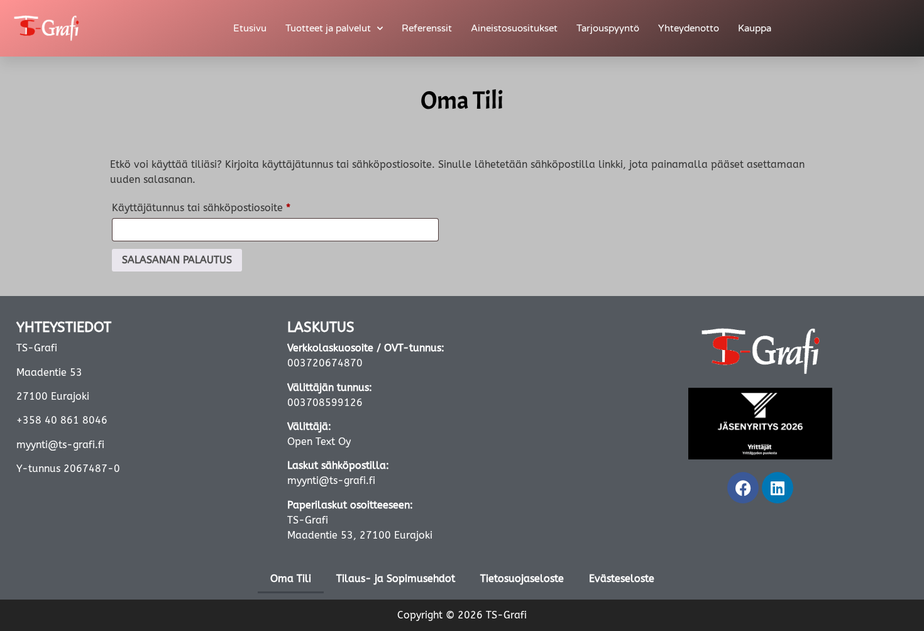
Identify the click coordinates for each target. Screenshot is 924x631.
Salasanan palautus (177, 260)
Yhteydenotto (688, 28)
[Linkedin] (777, 487)
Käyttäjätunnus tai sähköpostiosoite (225, 206)
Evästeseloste (621, 578)
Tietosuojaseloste (522, 578)
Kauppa (754, 28)
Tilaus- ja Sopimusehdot (395, 578)
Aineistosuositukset (514, 28)
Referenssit (427, 28)
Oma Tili (290, 578)
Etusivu (250, 28)
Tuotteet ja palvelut (328, 28)
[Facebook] (743, 487)
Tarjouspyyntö (607, 28)
